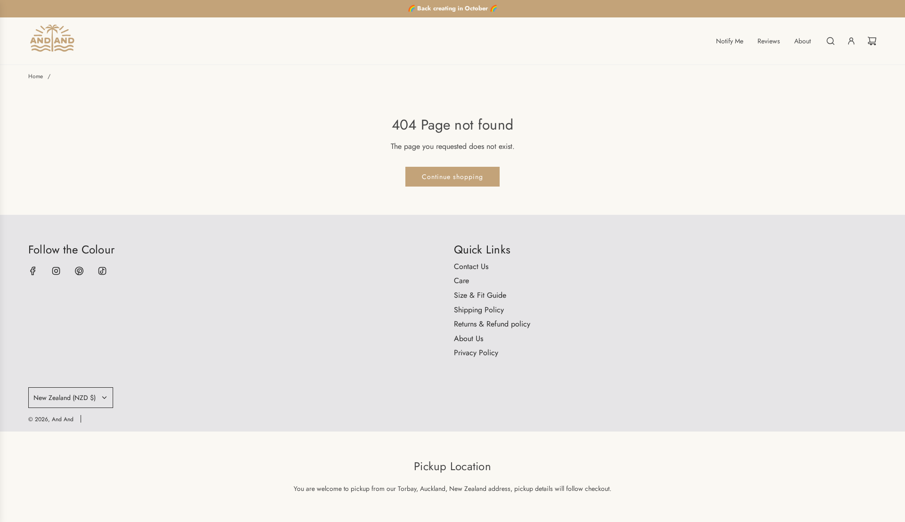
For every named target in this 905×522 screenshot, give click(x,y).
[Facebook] (33, 271)
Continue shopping (452, 176)
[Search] (830, 41)
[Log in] (851, 41)
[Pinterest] (79, 271)
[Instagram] (56, 271)
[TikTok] (102, 271)
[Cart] (872, 41)
